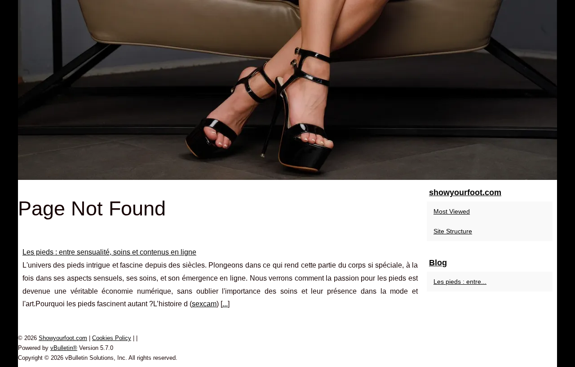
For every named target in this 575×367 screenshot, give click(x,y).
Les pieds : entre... (460, 281)
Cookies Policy (111, 338)
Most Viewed (451, 211)
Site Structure (452, 231)
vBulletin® (63, 348)
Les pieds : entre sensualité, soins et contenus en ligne (109, 252)
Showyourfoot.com (63, 338)
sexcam (204, 304)
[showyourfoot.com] (287, 90)
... (225, 304)
